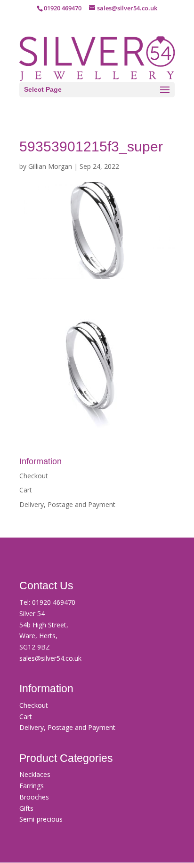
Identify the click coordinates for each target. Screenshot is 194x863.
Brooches (34, 796)
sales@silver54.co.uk (50, 658)
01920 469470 (53, 602)
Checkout (33, 475)
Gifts (26, 808)
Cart (25, 489)
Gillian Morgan (50, 166)
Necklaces (34, 774)
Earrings (31, 785)
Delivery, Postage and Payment (67, 504)
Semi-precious (41, 819)
